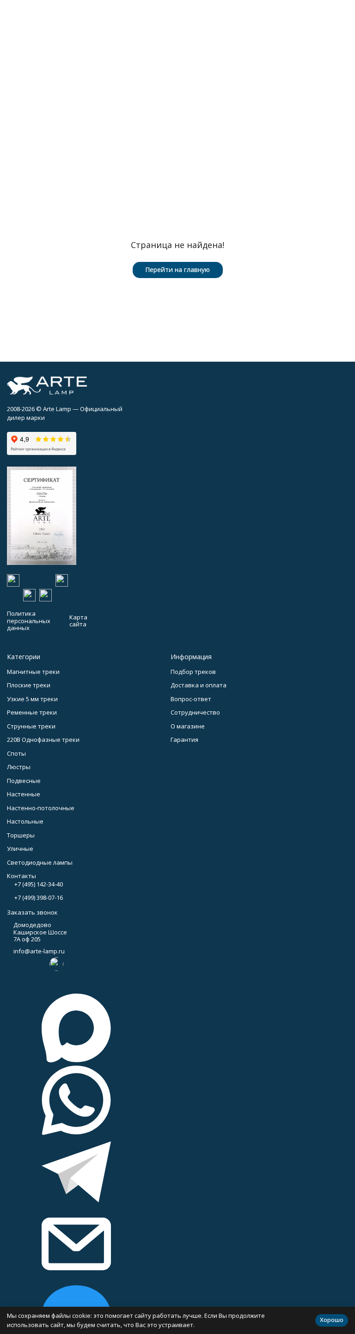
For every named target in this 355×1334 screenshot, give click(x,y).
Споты (16, 753)
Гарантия (184, 739)
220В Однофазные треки (43, 739)
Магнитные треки (33, 671)
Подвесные (24, 780)
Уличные (20, 848)
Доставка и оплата (198, 685)
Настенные (23, 794)
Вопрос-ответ (191, 699)
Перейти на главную (177, 269)
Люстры (19, 767)
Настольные (25, 821)
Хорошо (331, 1320)
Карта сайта (78, 621)
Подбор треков (193, 671)
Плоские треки (28, 685)
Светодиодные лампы (40, 862)
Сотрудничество (195, 712)
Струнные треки (31, 726)
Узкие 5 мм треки (32, 699)
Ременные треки (32, 712)
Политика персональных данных (28, 620)
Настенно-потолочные (40, 808)
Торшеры (21, 835)
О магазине (188, 726)
